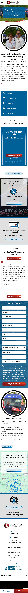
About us (14, 203)
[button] (12, 199)
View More (13, 470)
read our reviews (14, 258)
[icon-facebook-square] (11, 563)
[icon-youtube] (16, 563)
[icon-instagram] (13, 563)
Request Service (14, 384)
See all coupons (14, 173)
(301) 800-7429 (14, 534)
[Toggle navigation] (2, 2)
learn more (7, 446)
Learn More (14, 239)
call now (21, 591)
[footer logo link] (14, 525)
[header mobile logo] (14, 2)
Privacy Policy (13, 380)
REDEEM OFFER (13, 155)
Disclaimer (9, 586)
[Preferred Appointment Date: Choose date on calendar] (24, 347)
